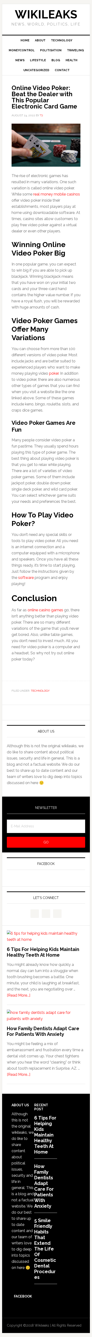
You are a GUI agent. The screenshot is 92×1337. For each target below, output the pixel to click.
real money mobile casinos (56, 194)
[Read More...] (18, 995)
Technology (40, 690)
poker (54, 373)
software (26, 577)
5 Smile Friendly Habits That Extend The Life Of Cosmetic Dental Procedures (45, 1249)
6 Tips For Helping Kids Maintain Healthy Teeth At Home (43, 952)
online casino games (45, 610)
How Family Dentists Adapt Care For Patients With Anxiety (43, 1031)
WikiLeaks (46, 14)
